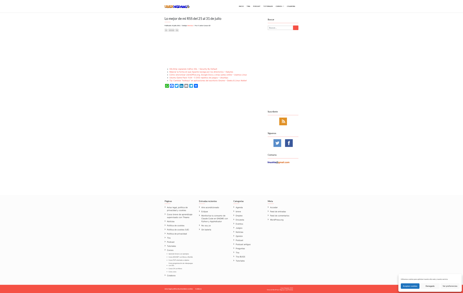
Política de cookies (175, 225)
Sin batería (206, 229)
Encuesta (240, 220)
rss (166, 30)
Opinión (239, 236)
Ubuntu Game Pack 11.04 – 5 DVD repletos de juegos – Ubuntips (198, 77)
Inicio (241, 6)
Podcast (256, 6)
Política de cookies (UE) (178, 229)
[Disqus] (214, 160)
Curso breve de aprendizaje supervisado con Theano (179, 216)
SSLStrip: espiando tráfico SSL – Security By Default (193, 69)
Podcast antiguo (243, 244)
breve (238, 211)
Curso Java (172, 272)
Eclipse (204, 211)
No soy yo (206, 225)
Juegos (239, 228)
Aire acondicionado (210, 207)
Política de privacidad (177, 234)
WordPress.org (276, 220)
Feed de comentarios (279, 215)
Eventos (239, 224)
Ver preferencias (450, 286)
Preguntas (240, 248)
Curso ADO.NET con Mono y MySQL (181, 257)
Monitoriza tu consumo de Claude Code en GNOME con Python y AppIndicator (214, 218)
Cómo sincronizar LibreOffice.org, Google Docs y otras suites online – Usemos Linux (208, 75)
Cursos (279, 6)
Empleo (239, 215)
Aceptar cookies (410, 286)
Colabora (291, 6)
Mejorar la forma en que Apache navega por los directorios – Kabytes (201, 72)
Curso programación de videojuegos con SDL (181, 264)
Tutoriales (268, 6)
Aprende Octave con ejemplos (179, 254)
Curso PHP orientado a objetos (179, 260)
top (177, 30)
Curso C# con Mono (175, 268)
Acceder (274, 207)
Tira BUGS (240, 256)
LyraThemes (289, 290)
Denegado (430, 286)
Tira (248, 6)
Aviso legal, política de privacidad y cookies (177, 209)
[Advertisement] (214, 47)
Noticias (190, 25)
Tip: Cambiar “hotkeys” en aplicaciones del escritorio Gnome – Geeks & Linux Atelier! (208, 80)
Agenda (239, 207)
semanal (171, 30)
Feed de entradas (278, 211)
